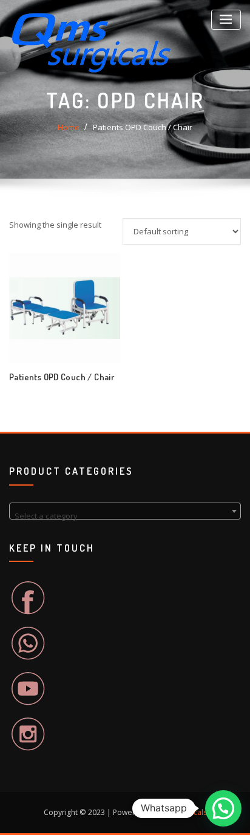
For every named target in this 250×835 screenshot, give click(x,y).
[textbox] (125, 515)
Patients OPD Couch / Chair (142, 127)
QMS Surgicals (182, 812)
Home (68, 127)
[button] (223, 808)
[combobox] (125, 511)
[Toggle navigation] (226, 20)
